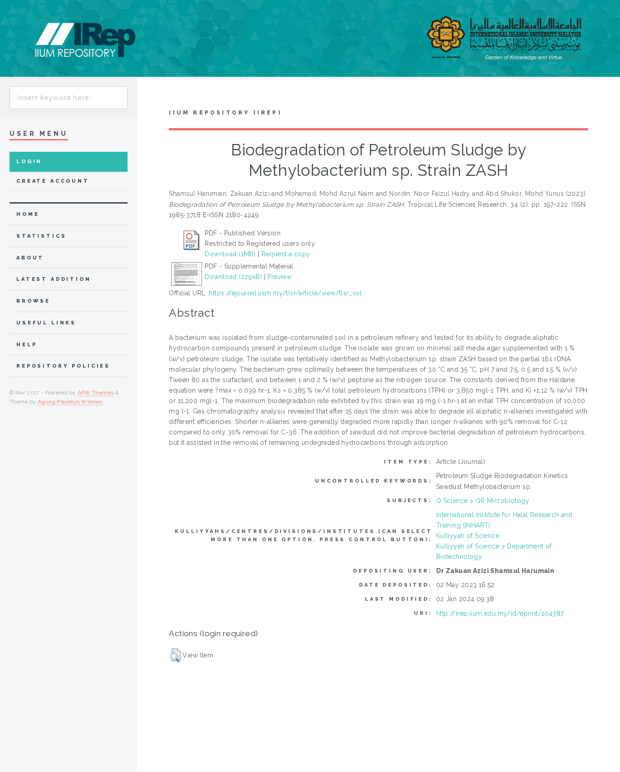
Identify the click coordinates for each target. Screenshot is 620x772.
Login (29, 161)
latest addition (53, 279)
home (27, 214)
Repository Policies (63, 366)
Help (26, 345)
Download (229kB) (233, 276)
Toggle (151, 95)
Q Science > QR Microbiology (482, 500)
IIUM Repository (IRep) (225, 113)
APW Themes (96, 392)
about (30, 258)
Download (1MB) (230, 254)
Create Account (52, 181)
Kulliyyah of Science (467, 535)
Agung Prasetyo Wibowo (70, 401)
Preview (279, 276)
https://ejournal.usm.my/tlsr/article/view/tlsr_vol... (287, 293)
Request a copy (285, 254)
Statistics (41, 236)
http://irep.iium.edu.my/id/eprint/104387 (500, 613)
